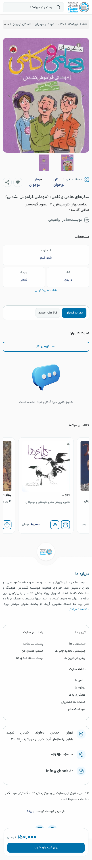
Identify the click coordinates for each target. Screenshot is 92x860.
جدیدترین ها (77, 643)
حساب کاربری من (32, 651)
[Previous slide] (82, 95)
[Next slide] (9, 95)
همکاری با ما (77, 694)
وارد (43, 847)
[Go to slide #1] (67, 163)
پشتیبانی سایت (33, 643)
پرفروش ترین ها (75, 658)
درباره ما (80, 687)
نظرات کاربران (74, 312)
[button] (17, 182)
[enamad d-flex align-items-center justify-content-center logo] (46, 778)
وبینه (31, 811)
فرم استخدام (77, 709)
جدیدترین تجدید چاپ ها (70, 651)
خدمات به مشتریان (73, 702)
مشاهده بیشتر (79, 609)
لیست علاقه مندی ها (29, 658)
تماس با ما (79, 680)
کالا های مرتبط (47, 312)
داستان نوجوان (59, 182)
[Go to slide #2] (44, 163)
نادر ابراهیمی (58, 220)
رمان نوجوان (34, 182)
